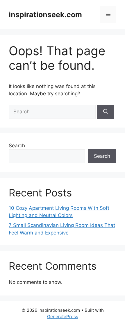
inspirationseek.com (45, 14)
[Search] (105, 112)
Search (17, 145)
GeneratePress (62, 316)
